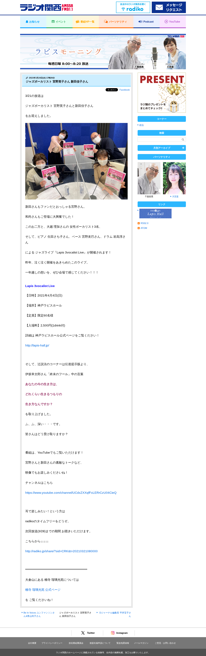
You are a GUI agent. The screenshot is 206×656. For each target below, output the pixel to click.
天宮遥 (175, 196)
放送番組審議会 (76, 643)
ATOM (144, 228)
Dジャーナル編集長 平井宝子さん (115, 614)
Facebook (125, 89)
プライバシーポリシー (52, 643)
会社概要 (32, 643)
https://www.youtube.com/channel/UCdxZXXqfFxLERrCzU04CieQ (71, 492)
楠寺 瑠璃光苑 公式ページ (43, 589)
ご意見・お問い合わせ (165, 643)
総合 (141, 125)
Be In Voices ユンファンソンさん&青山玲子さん (39, 614)
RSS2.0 (144, 223)
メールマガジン (141, 643)
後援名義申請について (100, 643)
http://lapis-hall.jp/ (37, 345)
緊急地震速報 (123, 643)
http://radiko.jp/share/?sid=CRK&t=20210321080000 (61, 551)
